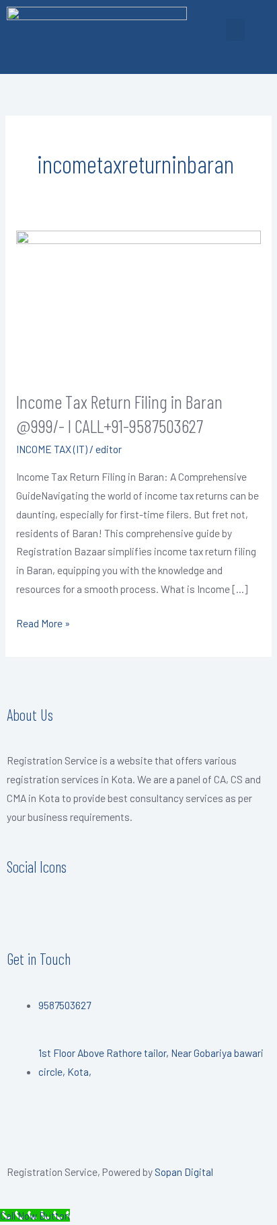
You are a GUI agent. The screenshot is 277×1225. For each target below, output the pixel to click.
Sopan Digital (184, 1171)
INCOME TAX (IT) (51, 448)
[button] (235, 30)
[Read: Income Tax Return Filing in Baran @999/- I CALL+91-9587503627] (138, 300)
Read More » (43, 621)
